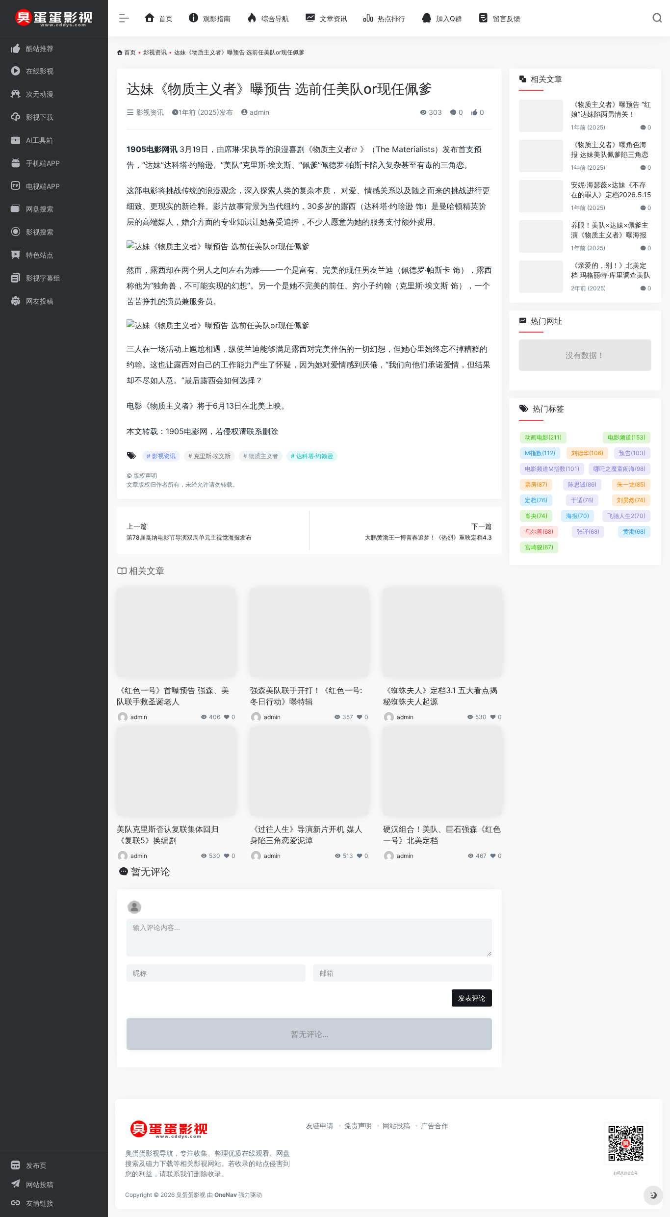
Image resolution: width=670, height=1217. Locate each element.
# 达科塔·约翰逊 (312, 456)
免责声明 (358, 1125)
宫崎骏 (539, 547)
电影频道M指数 (552, 468)
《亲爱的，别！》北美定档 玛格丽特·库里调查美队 (610, 270)
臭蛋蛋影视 (191, 1194)
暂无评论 (150, 872)
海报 (577, 515)
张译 (588, 531)
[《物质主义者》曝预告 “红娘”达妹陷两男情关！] (541, 116)
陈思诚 (582, 484)
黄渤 (634, 531)
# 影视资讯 (161, 456)
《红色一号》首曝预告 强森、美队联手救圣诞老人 (173, 695)
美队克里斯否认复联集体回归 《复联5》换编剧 (168, 834)
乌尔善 (539, 531)
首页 (130, 52)
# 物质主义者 (260, 456)
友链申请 (320, 1125)
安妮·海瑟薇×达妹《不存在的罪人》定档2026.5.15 (611, 190)
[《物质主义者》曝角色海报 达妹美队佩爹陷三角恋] (541, 156)
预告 (632, 453)
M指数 (540, 453)
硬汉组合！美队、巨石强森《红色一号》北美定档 (442, 834)
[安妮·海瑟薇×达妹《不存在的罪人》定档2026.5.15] (541, 196)
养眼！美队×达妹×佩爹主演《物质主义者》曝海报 (609, 230)
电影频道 (626, 437)
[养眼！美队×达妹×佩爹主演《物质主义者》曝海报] (541, 236)
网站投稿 (396, 1125)
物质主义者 (332, 149)
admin (258, 112)
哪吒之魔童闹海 (619, 468)
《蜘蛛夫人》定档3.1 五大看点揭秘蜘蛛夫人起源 (440, 695)
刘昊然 (631, 500)
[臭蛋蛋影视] (169, 1133)
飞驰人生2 (626, 515)
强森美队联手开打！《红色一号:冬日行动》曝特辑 (306, 695)
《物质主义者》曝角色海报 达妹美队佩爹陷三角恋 (609, 149)
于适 (582, 500)
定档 (536, 500)
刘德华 (587, 453)
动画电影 (543, 437)
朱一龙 (631, 484)
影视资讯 (155, 52)
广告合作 (434, 1125)
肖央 (536, 515)
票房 (536, 484)
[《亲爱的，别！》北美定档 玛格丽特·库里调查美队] (541, 276)
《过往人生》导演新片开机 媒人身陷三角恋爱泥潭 (306, 834)
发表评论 (472, 998)
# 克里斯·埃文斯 (209, 456)
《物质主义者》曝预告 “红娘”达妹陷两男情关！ (611, 109)
